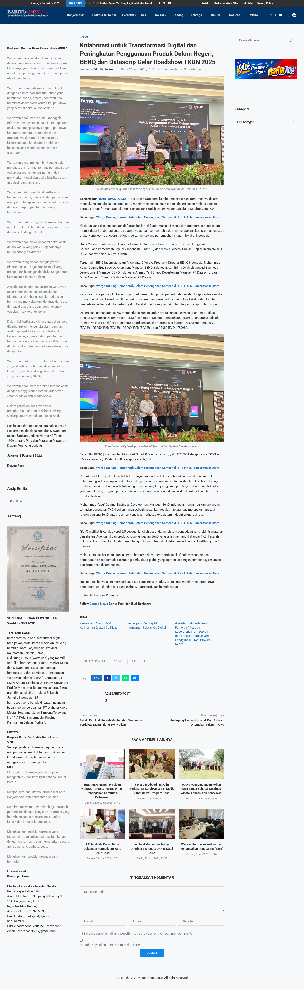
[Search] (287, 15)
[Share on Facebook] (107, 678)
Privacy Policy (265, 3)
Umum (215, 15)
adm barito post (103, 69)
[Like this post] (97, 678)
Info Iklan (248, 3)
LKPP (133, 661)
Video (254, 15)
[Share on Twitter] (116, 678)
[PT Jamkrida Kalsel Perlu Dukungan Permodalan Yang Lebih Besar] (102, 824)
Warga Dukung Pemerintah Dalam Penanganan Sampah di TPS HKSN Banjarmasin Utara (157, 217)
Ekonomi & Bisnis (134, 15)
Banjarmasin (75, 15)
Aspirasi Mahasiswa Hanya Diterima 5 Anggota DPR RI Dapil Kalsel (152, 848)
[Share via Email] (135, 678)
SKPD (145, 661)
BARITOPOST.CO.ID (112, 199)
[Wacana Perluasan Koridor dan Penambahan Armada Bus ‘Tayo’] (201, 824)
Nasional (235, 15)
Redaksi (206, 3)
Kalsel (159, 15)
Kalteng (178, 15)
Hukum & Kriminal (103, 15)
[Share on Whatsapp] (125, 678)
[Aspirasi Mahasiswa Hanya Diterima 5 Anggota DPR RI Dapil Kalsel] (152, 824)
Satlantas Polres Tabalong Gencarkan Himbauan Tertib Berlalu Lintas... (135, 3)
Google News (99, 604)
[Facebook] (159, 3)
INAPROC (118, 661)
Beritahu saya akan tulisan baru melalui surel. (111, 945)
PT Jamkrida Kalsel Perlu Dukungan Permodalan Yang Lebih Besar (102, 848)
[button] (89, 3)
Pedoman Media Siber (226, 3)
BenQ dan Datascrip (94, 661)
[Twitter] (164, 3)
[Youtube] (169, 3)
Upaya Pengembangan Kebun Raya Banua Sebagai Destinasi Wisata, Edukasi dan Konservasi (201, 789)
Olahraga (196, 15)
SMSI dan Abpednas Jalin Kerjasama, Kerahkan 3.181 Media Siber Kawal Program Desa (152, 789)
